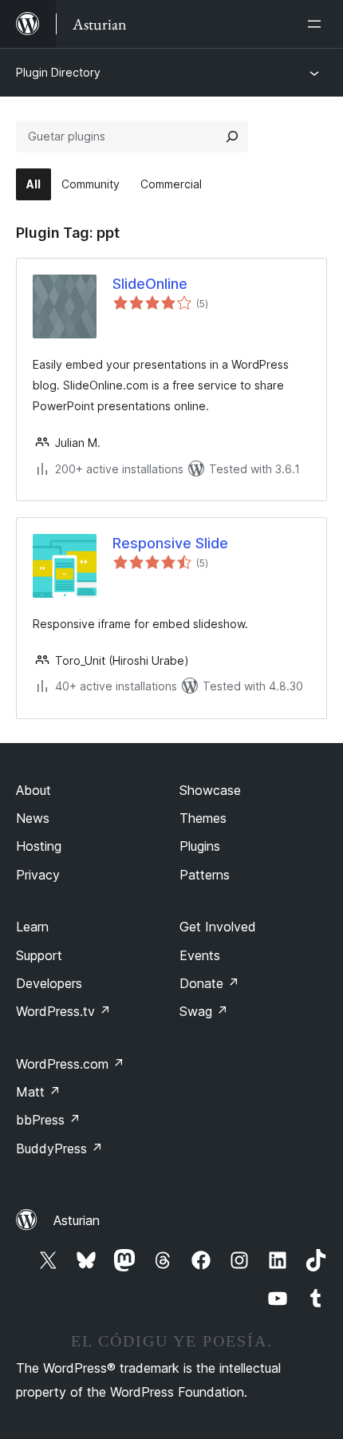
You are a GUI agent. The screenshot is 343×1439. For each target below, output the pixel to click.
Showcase (210, 790)
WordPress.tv (63, 1011)
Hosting (38, 846)
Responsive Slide (170, 543)
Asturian (76, 1220)
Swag (203, 1011)
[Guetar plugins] (232, 136)
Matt (38, 1092)
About (33, 790)
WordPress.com (70, 1064)
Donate (209, 983)
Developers (49, 983)
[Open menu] (317, 24)
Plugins (199, 846)
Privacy (38, 875)
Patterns (204, 875)
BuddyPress (59, 1148)
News (32, 818)
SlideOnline (149, 283)
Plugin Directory (58, 72)
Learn (32, 927)
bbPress (48, 1120)
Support (39, 955)
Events (199, 955)
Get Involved (217, 927)
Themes (203, 818)
